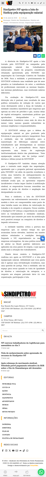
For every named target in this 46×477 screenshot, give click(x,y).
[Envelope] (35, 3)
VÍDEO (5, 475)
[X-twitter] (29, 3)
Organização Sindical (33, 22)
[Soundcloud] (38, 3)
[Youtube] (32, 3)
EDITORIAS (26, 475)
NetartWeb (34, 465)
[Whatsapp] (44, 3)
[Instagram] (26, 3)
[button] (3, 3)
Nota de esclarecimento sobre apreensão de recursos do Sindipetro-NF (21, 354)
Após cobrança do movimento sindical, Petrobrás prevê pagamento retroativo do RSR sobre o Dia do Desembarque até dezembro (22, 365)
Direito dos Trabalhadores (20, 20)
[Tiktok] (41, 3)
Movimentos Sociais (16, 22)
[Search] (20, 3)
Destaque (6, 20)
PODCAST (16, 475)
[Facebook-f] (23, 3)
